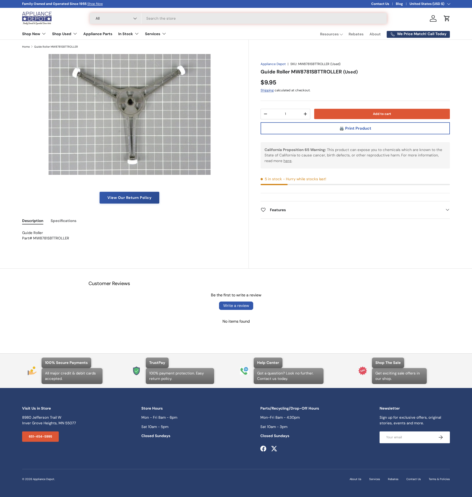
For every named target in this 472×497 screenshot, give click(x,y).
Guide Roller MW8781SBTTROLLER (56, 46)
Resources (329, 34)
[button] (447, 18)
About (375, 34)
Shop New (31, 33)
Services (152, 33)
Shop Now (95, 4)
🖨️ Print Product (355, 128)
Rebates (356, 34)
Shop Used (61, 33)
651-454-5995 (40, 436)
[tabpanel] (129, 238)
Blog (399, 4)
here (287, 160)
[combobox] (238, 18)
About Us (355, 479)
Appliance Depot (273, 64)
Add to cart (382, 113)
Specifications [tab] (63, 220)
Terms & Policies (439, 479)
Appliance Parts (97, 33)
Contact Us (380, 4)
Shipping (267, 90)
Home (26, 46)
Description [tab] (32, 220)
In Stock (125, 33)
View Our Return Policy (129, 197)
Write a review (236, 305)
